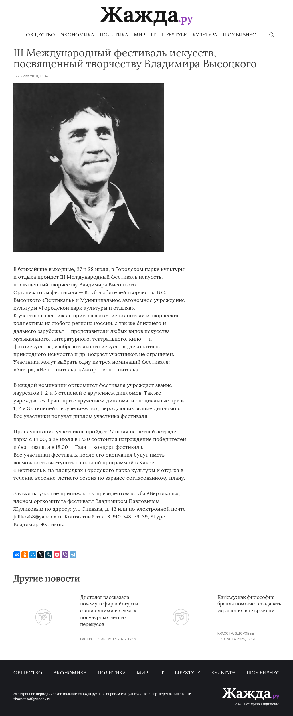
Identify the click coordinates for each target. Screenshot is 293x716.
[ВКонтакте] (16, 554)
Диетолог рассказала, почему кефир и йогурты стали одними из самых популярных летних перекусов (109, 611)
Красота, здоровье (235, 633)
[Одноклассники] (24, 554)
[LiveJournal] (48, 554)
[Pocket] (57, 554)
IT (153, 35)
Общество (40, 35)
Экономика (77, 35)
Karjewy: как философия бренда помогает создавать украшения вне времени (249, 604)
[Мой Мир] (32, 554)
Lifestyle (174, 35)
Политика (114, 35)
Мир (139, 35)
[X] (40, 554)
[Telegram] (73, 554)
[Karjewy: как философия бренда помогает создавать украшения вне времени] (181, 639)
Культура (205, 35)
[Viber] (65, 554)
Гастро (87, 639)
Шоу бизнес (239, 35)
